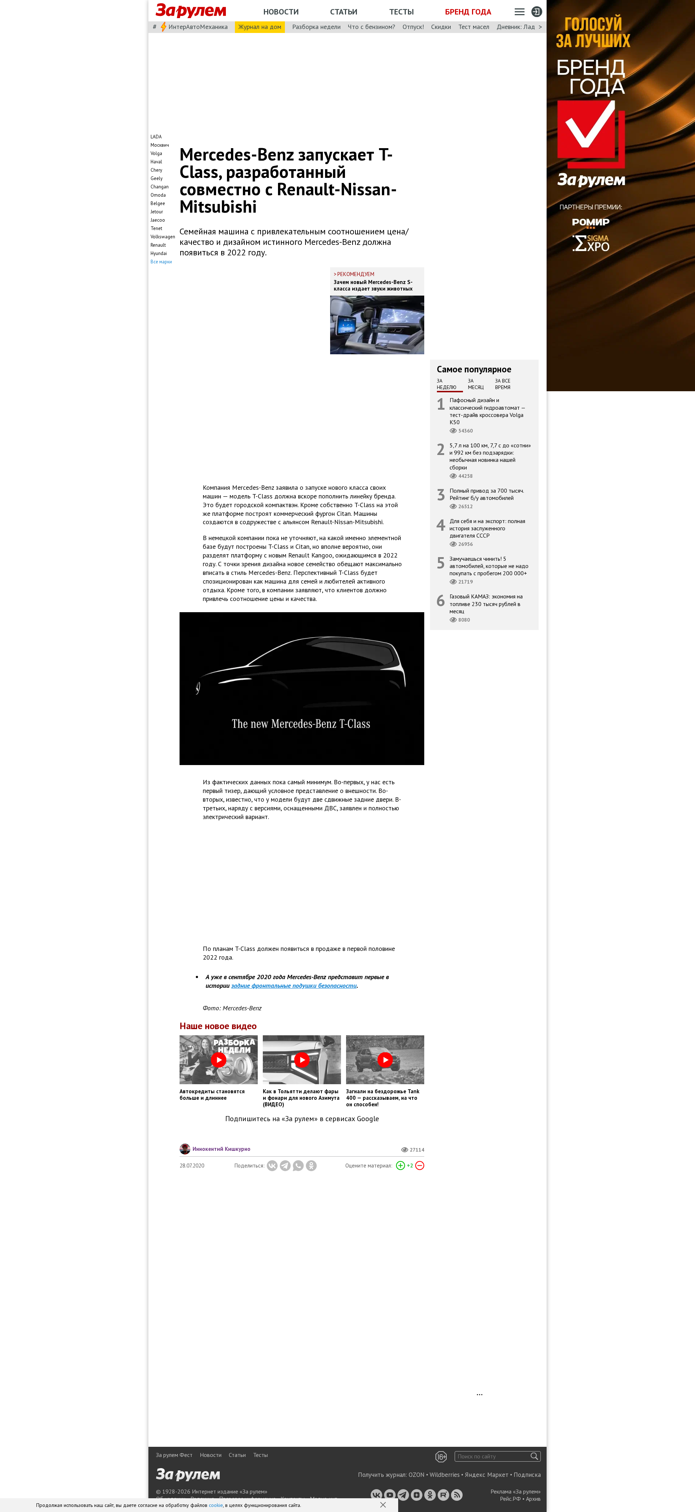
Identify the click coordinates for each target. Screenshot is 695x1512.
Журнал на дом (260, 26)
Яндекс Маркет (487, 1475)
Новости (281, 12)
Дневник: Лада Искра (527, 26)
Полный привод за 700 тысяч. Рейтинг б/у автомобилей (487, 493)
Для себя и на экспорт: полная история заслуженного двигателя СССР (487, 528)
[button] (383, 1505)
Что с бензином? (371, 26)
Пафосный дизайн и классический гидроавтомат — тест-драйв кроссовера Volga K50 (488, 411)
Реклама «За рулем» (515, 1491)
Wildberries (445, 1475)
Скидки (441, 26)
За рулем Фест (174, 1454)
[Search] (534, 1456)
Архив (533, 1498)
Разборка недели (316, 26)
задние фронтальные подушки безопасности (294, 985)
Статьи (343, 12)
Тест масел (473, 26)
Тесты (401, 12)
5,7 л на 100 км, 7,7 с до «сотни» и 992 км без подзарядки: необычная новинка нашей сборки (490, 456)
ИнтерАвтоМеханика (198, 26)
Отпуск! (413, 26)
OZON (417, 1475)
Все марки (161, 262)
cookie (216, 1505)
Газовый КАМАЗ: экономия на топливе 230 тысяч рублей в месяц (486, 603)
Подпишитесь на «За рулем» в (302, 1118)
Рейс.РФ (510, 1498)
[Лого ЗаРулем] (191, 10)
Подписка (527, 1475)
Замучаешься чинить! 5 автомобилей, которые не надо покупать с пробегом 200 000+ (489, 566)
